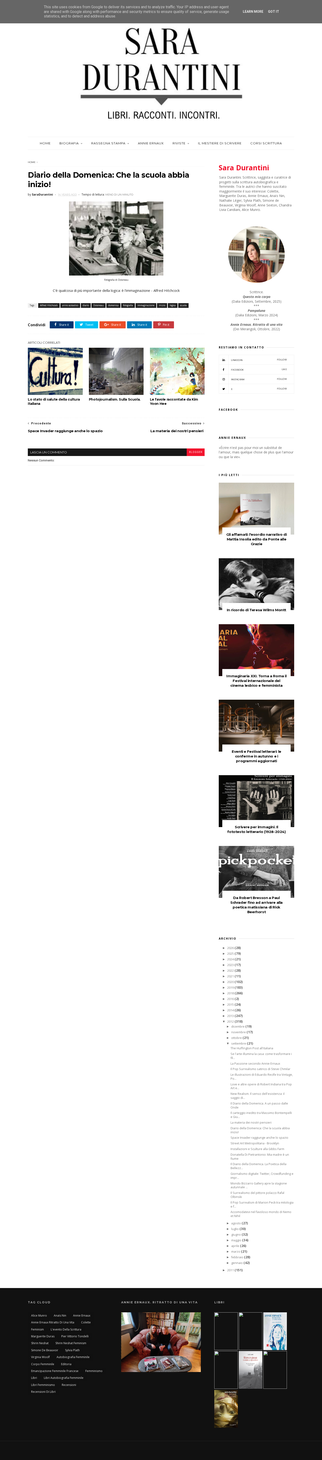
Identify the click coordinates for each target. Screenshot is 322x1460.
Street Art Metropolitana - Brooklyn (255, 1143)
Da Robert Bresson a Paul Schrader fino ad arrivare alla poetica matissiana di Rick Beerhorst (256, 904)
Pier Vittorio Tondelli (75, 1336)
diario (86, 305)
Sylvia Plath (72, 1350)
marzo (236, 1252)
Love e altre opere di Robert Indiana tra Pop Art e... (261, 1086)
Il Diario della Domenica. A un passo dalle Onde (259, 1105)
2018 (231, 993)
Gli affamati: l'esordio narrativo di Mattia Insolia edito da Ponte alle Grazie (256, 539)
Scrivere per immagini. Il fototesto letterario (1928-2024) (256, 829)
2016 (231, 999)
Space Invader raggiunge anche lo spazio (259, 1138)
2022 (231, 971)
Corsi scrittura (266, 143)
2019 (231, 988)
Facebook (259, 369)
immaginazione (145, 305)
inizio (162, 305)
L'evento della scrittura (66, 1329)
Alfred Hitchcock (49, 305)
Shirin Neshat (40, 1343)
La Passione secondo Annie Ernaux (255, 1064)
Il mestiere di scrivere (220, 143)
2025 (231, 954)
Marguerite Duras (42, 1336)
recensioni (69, 1385)
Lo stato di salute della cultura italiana (54, 401)
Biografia (69, 143)
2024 (231, 959)
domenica (113, 305)
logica (173, 305)
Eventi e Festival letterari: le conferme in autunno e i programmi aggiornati (256, 756)
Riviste (179, 143)
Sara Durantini (244, 167)
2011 (231, 1270)
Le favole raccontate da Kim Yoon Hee (174, 401)
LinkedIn (259, 359)
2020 (231, 982)
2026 (231, 948)
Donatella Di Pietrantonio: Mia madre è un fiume (260, 1157)
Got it (273, 11)
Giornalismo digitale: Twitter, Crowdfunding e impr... (262, 1176)
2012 (231, 1022)
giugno (236, 1235)
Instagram (259, 379)
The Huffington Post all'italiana (252, 1048)
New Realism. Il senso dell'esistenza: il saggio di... (258, 1096)
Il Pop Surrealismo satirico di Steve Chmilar (260, 1069)
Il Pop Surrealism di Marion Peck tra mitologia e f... (262, 1205)
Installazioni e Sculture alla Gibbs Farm (257, 1149)
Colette (86, 1322)
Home (45, 143)
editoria (66, 1364)
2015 (231, 1005)
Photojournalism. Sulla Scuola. (114, 399)
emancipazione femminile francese (54, 1371)
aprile (235, 1246)
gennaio (237, 1263)
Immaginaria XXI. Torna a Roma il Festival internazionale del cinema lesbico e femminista (256, 681)
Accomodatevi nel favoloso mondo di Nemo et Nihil (261, 1214)
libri (34, 1378)
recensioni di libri (43, 1392)
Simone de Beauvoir (44, 1350)
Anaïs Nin (60, 1316)
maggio (236, 1240)
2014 (231, 1010)
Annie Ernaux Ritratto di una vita (52, 1322)
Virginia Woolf (40, 1357)
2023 (231, 965)
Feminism (37, 1329)
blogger (195, 452)
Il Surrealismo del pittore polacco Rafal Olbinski (257, 1195)
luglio (235, 1229)
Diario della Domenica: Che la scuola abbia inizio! (260, 1130)
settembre (239, 1044)
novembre (239, 1032)
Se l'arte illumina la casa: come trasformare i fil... (261, 1056)
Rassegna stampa (108, 143)
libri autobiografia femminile (63, 1378)
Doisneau (98, 305)
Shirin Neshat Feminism (70, 1343)
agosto (236, 1223)
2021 (231, 976)
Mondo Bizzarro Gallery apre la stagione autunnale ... (259, 1185)
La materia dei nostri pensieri (251, 1123)
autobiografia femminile (73, 1357)
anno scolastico (70, 305)
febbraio (237, 1257)
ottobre (237, 1038)
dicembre (238, 1027)
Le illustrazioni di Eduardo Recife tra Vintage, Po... (262, 1077)
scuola (183, 305)
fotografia (128, 305)
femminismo (94, 1371)
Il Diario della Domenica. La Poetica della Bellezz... (258, 1166)
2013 (231, 1016)
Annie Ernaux (151, 143)
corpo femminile (42, 1364)
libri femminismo (43, 1385)
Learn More (253, 11)
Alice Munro (39, 1316)
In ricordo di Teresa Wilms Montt (256, 610)
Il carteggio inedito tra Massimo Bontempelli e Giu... (261, 1115)
